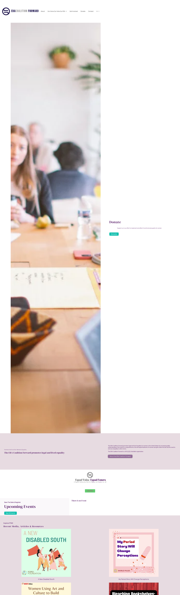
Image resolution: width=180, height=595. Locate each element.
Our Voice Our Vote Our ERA (56, 11)
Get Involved (74, 11)
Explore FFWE (8, 523)
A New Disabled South (46, 579)
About (43, 11)
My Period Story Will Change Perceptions (134, 579)
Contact (91, 11)
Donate (83, 11)
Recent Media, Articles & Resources (24, 526)
